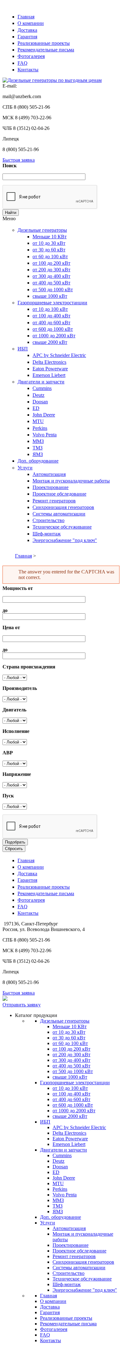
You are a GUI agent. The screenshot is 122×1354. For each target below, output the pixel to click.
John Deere (44, 414)
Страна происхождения (29, 666)
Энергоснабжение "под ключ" (65, 540)
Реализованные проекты (44, 43)
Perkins (40, 428)
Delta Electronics (49, 362)
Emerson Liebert (49, 375)
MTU (38, 421)
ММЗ (38, 441)
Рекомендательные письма (46, 49)
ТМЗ (38, 447)
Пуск (8, 795)
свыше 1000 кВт (50, 296)
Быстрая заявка (19, 160)
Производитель (20, 688)
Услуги (25, 467)
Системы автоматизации (59, 513)
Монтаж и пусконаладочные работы (71, 480)
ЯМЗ (38, 454)
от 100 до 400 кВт (51, 315)
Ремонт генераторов (54, 500)
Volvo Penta (45, 434)
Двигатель (14, 709)
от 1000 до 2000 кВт (54, 335)
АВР (8, 752)
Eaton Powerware (50, 368)
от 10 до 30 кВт (49, 243)
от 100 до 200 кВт (51, 263)
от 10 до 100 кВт (50, 309)
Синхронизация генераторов (63, 507)
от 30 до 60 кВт (49, 249)
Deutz (38, 395)
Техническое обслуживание (62, 527)
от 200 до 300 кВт (51, 269)
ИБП (23, 348)
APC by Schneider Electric (59, 355)
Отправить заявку (22, 1004)
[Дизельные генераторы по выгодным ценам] (52, 80)
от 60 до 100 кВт (50, 256)
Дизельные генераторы (42, 230)
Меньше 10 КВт (50, 236)
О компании (31, 23)
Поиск (10, 165)
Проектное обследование (59, 493)
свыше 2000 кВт (50, 342)
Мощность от (18, 588)
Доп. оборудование (38, 460)
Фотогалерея (31, 56)
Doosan (40, 401)
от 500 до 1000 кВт (53, 289)
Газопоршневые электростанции (52, 302)
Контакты (28, 69)
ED (36, 408)
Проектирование (51, 487)
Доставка (27, 30)
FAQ (23, 63)
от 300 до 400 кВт (51, 276)
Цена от (11, 627)
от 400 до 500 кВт (51, 282)
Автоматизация (49, 474)
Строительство (48, 520)
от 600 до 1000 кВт (53, 329)
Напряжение (17, 774)
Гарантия (27, 36)
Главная (26, 16)
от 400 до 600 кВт (51, 322)
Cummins (42, 388)
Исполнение (16, 731)
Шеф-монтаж (47, 533)
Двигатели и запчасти (41, 381)
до (5, 610)
